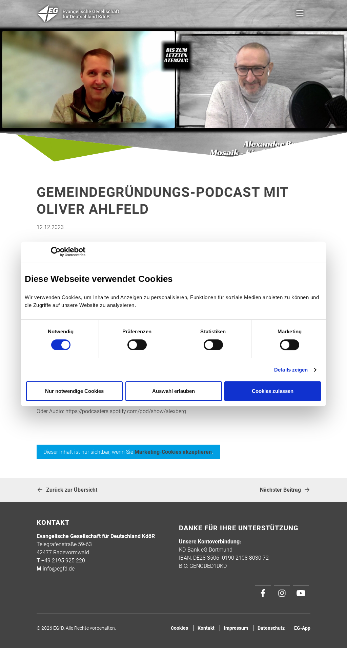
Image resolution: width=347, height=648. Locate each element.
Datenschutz (271, 628)
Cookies (179, 628)
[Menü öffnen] (299, 13)
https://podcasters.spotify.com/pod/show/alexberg (125, 411)
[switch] (137, 344)
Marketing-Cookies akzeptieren (173, 452)
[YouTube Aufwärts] (301, 593)
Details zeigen (291, 370)
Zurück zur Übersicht (71, 490)
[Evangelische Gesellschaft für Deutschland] (79, 13)
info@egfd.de (59, 568)
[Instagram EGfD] (282, 593)
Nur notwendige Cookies (74, 391)
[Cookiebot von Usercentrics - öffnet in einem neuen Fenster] (55, 252)
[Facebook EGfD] (263, 593)
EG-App (302, 628)
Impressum (236, 628)
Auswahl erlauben (173, 391)
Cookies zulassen (272, 391)
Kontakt (206, 628)
